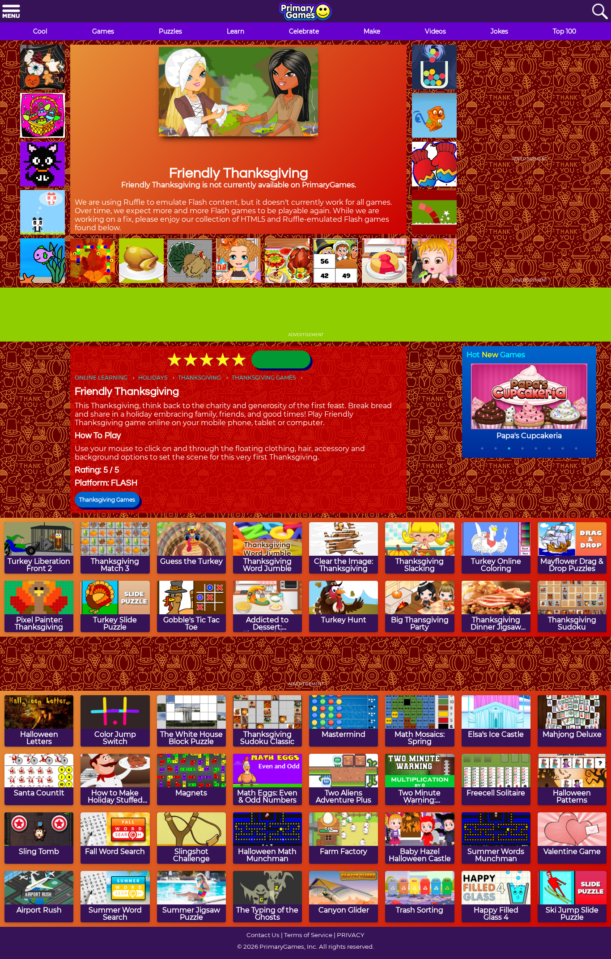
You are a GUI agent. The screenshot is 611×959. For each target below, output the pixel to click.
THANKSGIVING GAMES (264, 377)
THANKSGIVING (199, 377)
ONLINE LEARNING (101, 377)
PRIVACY (350, 934)
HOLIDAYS (152, 377)
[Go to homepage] (305, 12)
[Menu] (11, 12)
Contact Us (263, 934)
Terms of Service (308, 934)
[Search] (599, 12)
